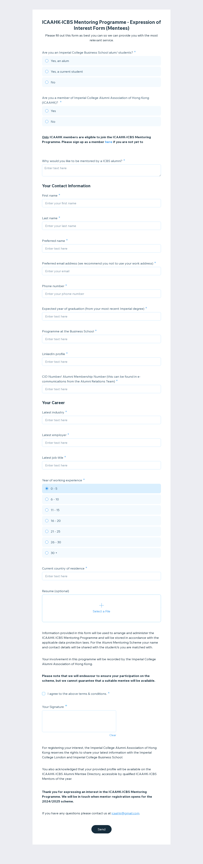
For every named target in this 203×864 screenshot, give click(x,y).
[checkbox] (43, 693)
